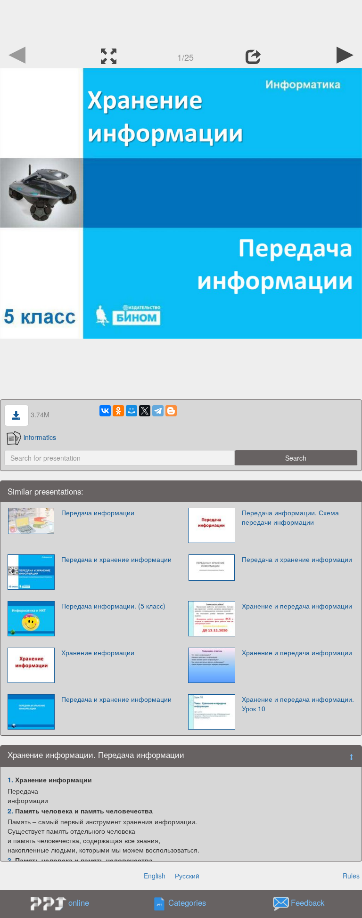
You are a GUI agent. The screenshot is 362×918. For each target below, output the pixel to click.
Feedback (307, 903)
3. (10, 860)
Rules (351, 875)
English (154, 875)
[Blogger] (171, 410)
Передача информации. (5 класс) (113, 605)
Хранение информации (97, 652)
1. (10, 779)
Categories (187, 903)
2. (10, 810)
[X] (144, 410)
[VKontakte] (105, 410)
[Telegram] (158, 410)
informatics (40, 437)
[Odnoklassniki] (118, 410)
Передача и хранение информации (116, 559)
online (78, 902)
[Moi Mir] (131, 410)
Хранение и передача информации (297, 605)
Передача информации (97, 512)
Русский (187, 875)
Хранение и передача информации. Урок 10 (298, 703)
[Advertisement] (181, 21)
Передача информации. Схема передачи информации (290, 517)
